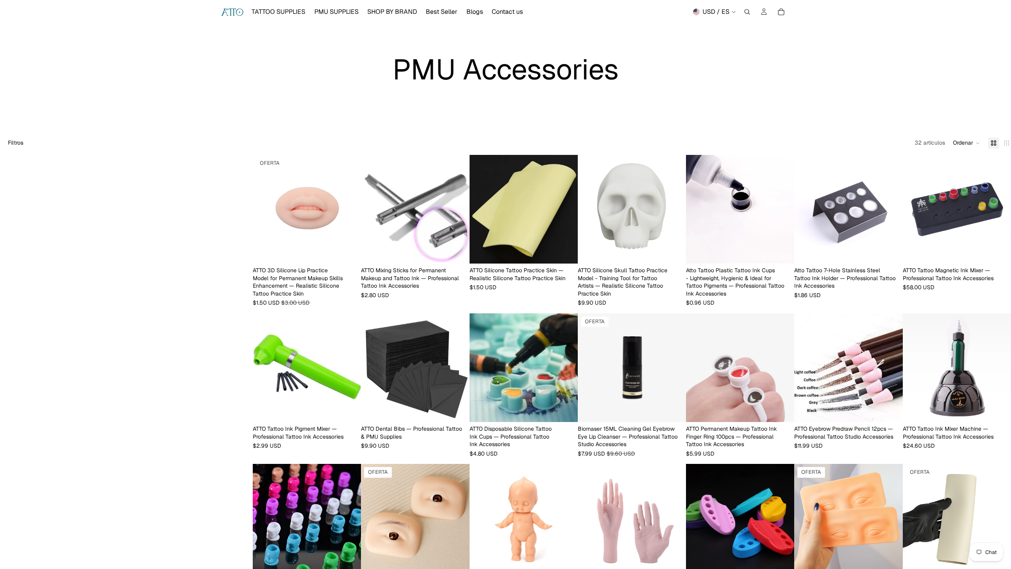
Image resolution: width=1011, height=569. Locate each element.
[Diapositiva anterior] (264, 209)
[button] (966, 143)
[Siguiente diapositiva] (349, 209)
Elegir (355, 250)
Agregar (680, 250)
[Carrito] (781, 12)
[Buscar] (747, 12)
